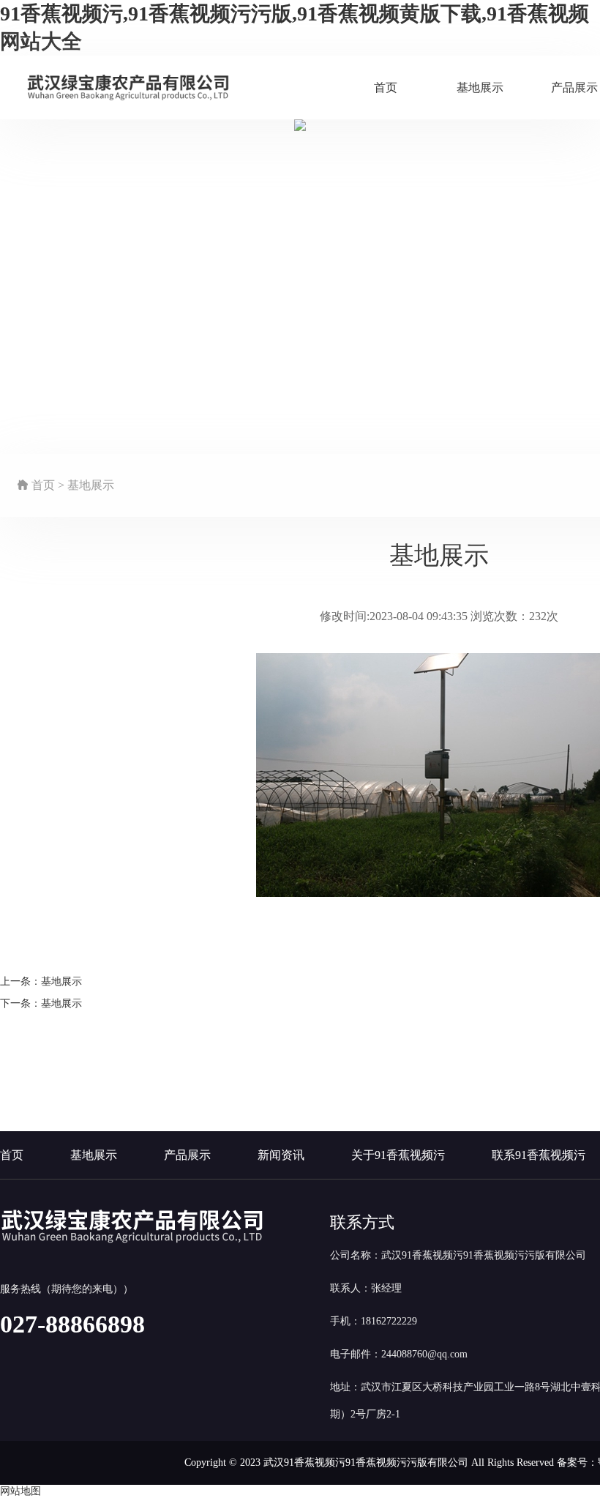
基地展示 (480, 87)
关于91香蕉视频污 (398, 1155)
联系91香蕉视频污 (538, 1155)
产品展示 (187, 1155)
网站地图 (20, 1491)
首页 (385, 87)
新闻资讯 (281, 1155)
